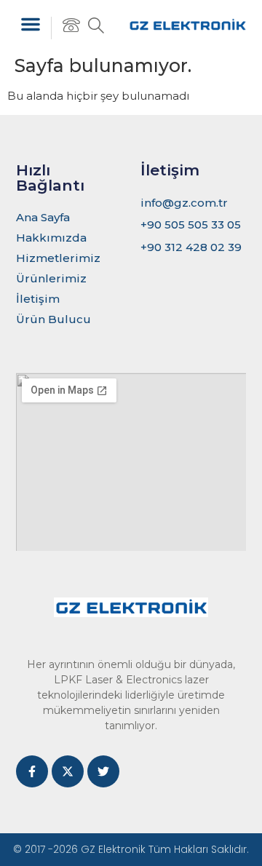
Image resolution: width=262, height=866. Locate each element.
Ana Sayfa (43, 217)
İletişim (38, 299)
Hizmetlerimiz (58, 258)
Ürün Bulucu (53, 319)
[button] (30, 24)
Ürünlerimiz (51, 278)
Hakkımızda (51, 238)
